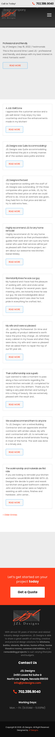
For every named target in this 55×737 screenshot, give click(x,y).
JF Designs (11, 46)
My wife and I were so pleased (21, 325)
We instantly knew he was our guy (23, 278)
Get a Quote (27, 592)
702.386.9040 (45, 4)
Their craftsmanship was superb (22, 373)
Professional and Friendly (15, 43)
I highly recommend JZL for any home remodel (24, 229)
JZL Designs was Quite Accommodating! (26, 145)
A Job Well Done (14, 108)
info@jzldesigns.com (27, 683)
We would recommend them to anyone (26, 420)
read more (15, 65)
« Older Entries (10, 514)
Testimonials (38, 46)
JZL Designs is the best (17, 180)
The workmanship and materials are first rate (26, 470)
